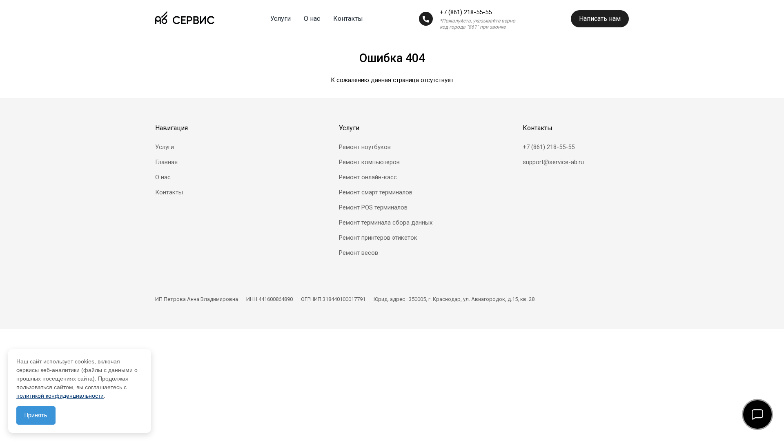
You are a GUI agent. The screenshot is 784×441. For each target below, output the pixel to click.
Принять (35, 415)
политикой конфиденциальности (60, 395)
